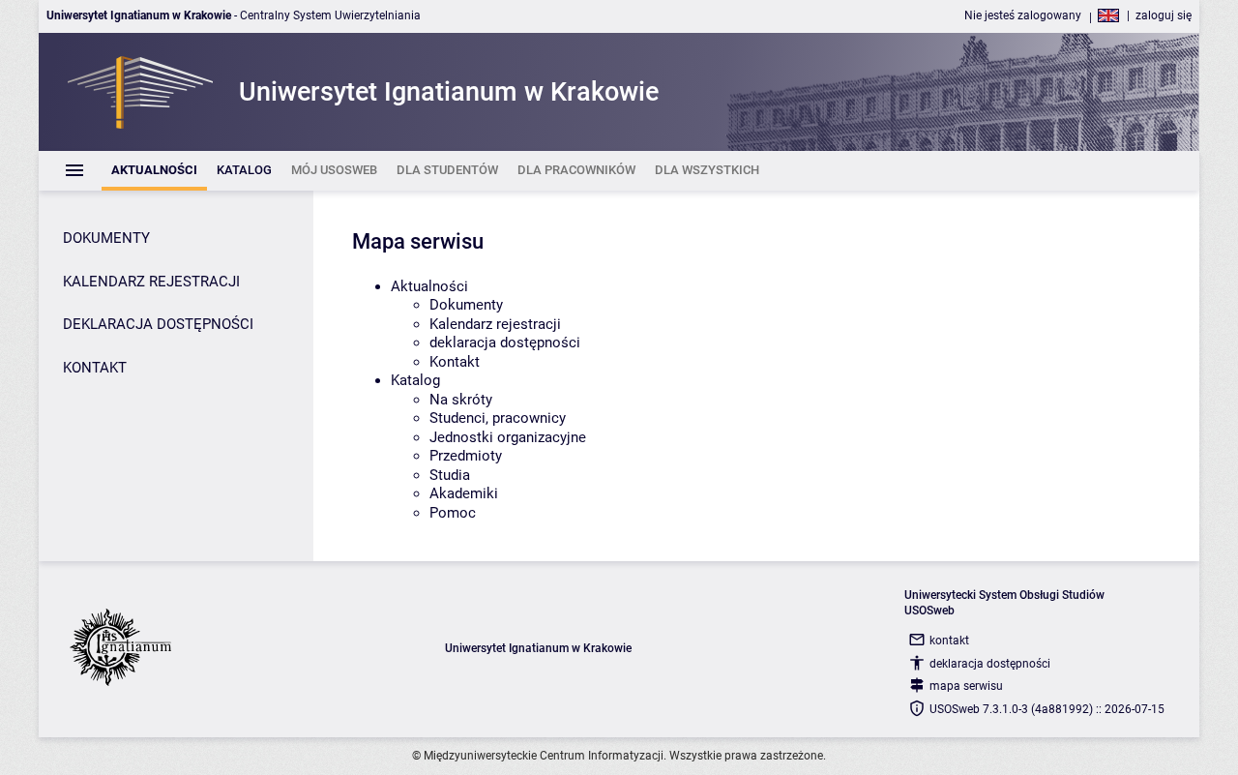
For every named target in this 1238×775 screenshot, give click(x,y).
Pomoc (452, 513)
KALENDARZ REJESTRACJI (151, 281)
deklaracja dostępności (504, 342)
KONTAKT (95, 367)
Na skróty (460, 399)
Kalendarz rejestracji (495, 324)
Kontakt (454, 362)
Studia (449, 475)
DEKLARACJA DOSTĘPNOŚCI (158, 324)
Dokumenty (466, 304)
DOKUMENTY (106, 238)
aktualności (429, 286)
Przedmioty (465, 455)
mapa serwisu (966, 686)
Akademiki (463, 493)
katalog (415, 380)
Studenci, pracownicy (497, 418)
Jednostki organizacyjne (507, 437)
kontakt (949, 640)
